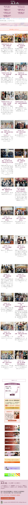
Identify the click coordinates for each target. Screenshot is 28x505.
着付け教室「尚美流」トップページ (8, 18)
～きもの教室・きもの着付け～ (14, 483)
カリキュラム (22, 18)
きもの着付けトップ (6, 485)
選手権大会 (20, 487)
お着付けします (13, 487)
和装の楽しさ (6, 487)
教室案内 (13, 485)
